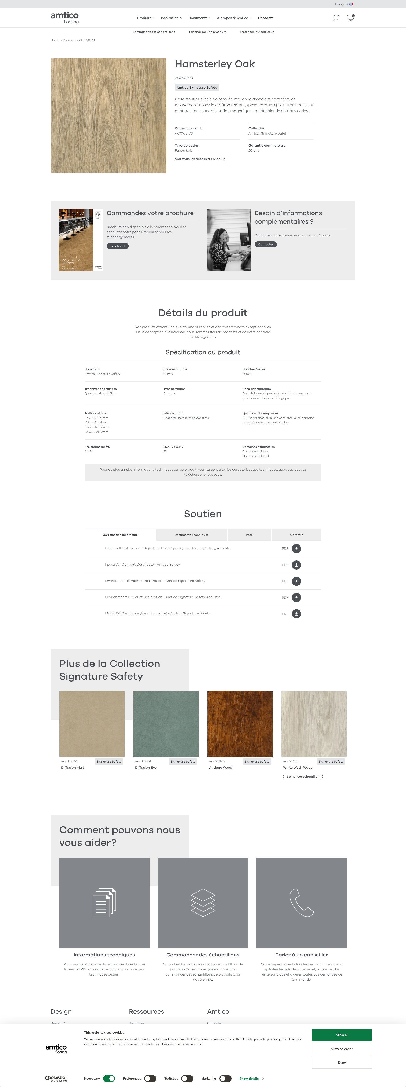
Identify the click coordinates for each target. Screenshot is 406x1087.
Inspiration (170, 18)
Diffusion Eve (146, 767)
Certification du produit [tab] (120, 535)
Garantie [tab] (296, 535)
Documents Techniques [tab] (191, 535)
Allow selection (342, 1049)
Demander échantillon (303, 777)
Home (55, 40)
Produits (144, 18)
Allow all (342, 1035)
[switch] (150, 1078)
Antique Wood (220, 767)
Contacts (265, 18)
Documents (197, 18)
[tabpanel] (203, 581)
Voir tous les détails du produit (200, 159)
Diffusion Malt (72, 767)
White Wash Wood (298, 767)
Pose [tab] (249, 535)
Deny (342, 1062)
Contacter (265, 244)
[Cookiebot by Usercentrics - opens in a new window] (56, 1079)
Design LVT (59, 1023)
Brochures (117, 246)
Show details (249, 1078)
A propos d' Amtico (232, 18)
